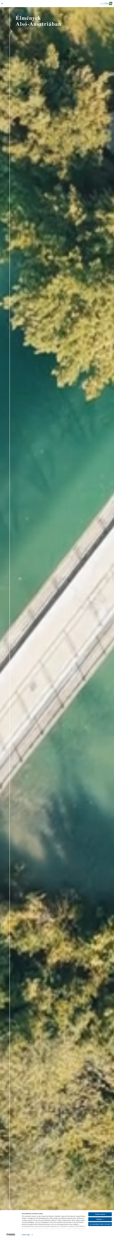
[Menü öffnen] (2, 3)
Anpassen (99, 1219)
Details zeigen (26, 1234)
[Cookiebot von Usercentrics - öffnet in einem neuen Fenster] (11, 1234)
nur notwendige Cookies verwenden (100, 1224)
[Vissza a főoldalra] (106, 3)
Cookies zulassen (100, 1214)
